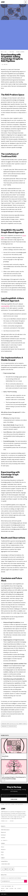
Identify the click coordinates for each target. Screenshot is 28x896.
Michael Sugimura (20, 51)
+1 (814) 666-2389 (5, 864)
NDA (15, 888)
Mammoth (3, 832)
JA (3, 890)
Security (19, 888)
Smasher (3, 837)
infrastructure (12, 726)
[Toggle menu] (25, 2)
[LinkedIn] (5, 869)
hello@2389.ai (4, 861)
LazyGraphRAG (5, 306)
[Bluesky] (12, 869)
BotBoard (3, 835)
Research (3, 849)
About (2, 847)
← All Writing (4, 64)
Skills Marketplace (5, 829)
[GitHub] (9, 869)
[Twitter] (2, 869)
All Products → (4, 840)
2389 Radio (4, 894)
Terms (7, 888)
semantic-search (22, 723)
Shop (2, 854)
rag (12, 723)
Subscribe (14, 799)
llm (16, 723)
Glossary (11, 888)
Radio (2, 852)
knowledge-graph (5, 723)
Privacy (2, 888)
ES (4, 890)
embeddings (4, 726)
